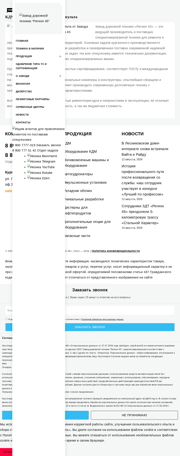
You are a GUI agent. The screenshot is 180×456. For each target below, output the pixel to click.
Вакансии (23, 83)
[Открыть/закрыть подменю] (60, 56)
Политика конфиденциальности (116, 251)
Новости (22, 114)
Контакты (23, 122)
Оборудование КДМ (80, 151)
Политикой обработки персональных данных (102, 319)
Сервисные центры (30, 107)
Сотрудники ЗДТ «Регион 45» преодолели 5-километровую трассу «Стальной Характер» (143, 214)
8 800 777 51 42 (24, 150)
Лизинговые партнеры (33, 99)
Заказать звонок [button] (48, 145)
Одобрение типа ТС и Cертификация (31, 66)
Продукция (24, 56)
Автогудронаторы (78, 174)
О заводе (22, 76)
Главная (22, 40)
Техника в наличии (30, 48)
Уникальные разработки (83, 199)
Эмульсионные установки (85, 182)
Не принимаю (134, 415)
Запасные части (76, 236)
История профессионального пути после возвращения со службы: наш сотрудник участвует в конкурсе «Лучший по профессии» (143, 180)
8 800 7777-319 (23, 145)
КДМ (67, 143)
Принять (11, 452)
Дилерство (24, 91)
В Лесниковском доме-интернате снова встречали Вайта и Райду (145, 148)
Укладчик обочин (77, 191)
